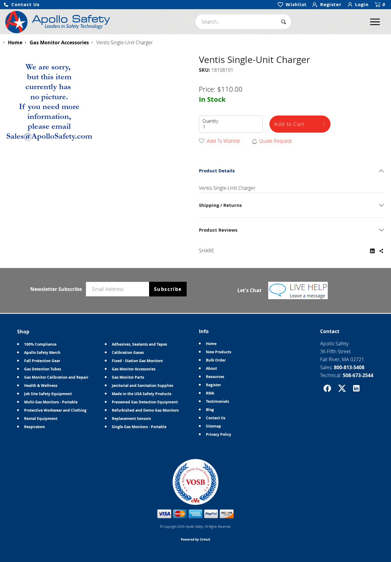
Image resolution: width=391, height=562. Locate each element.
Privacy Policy (218, 434)
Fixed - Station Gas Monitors (137, 360)
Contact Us (215, 418)
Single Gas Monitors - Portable (139, 426)
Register (213, 385)
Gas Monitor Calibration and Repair (56, 377)
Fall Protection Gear (42, 360)
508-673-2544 (358, 375)
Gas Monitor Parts (128, 377)
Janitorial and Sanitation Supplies (142, 385)
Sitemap (213, 426)
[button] (21, 4)
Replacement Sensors (131, 418)
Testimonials (217, 401)
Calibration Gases (128, 352)
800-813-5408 (349, 367)
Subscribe (168, 289)
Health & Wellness (40, 385)
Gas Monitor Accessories (133, 369)
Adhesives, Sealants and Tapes (139, 344)
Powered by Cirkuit (195, 539)
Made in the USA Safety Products (141, 393)
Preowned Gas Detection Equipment (145, 402)
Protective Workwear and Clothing (55, 410)
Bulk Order (216, 360)
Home (211, 343)
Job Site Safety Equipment (48, 393)
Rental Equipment (40, 418)
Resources (215, 376)
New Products (218, 351)
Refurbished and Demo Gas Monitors (145, 410)
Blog (210, 409)
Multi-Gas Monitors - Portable (51, 402)
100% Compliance (40, 344)
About (211, 368)
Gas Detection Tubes (42, 369)
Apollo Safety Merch (42, 352)
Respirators (34, 426)
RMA (210, 393)
